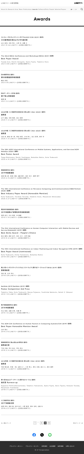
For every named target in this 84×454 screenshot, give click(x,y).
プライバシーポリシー (16, 446)
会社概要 (52, 446)
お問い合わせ (70, 446)
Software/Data (43, 9)
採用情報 (61, 446)
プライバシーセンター (32, 446)
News (21, 9)
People (51, 9)
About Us (4, 9)
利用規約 (44, 446)
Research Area (13, 9)
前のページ (7, 423)
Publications (27, 9)
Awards (35, 9)
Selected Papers (60, 9)
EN (76, 9)
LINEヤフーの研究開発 (10, 3)
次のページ (76, 423)
